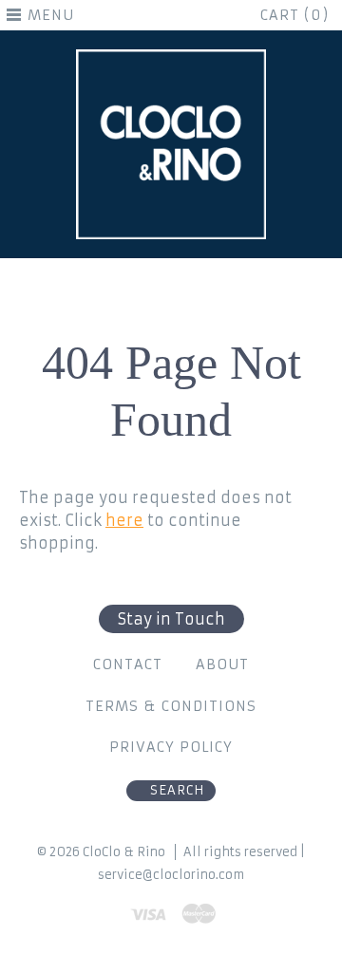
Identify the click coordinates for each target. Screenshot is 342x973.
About (222, 664)
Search (177, 790)
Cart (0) (294, 15)
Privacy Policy (171, 747)
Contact (127, 664)
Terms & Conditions (171, 706)
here (124, 520)
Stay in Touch (171, 618)
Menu (51, 15)
